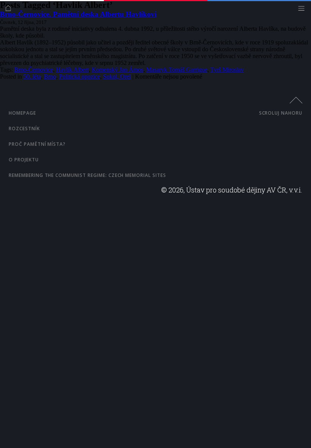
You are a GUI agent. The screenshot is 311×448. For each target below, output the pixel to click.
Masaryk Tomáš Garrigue (176, 69)
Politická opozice (79, 76)
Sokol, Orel (117, 76)
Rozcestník (24, 128)
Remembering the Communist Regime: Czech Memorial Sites (87, 175)
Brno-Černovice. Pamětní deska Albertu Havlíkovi (78, 14)
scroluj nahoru (280, 113)
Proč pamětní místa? (37, 144)
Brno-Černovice (33, 69)
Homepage (22, 113)
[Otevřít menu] (303, 10)
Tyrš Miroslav (227, 69)
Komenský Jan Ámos (117, 69)
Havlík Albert (72, 69)
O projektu (24, 159)
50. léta (32, 76)
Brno (50, 76)
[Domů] (10, 10)
